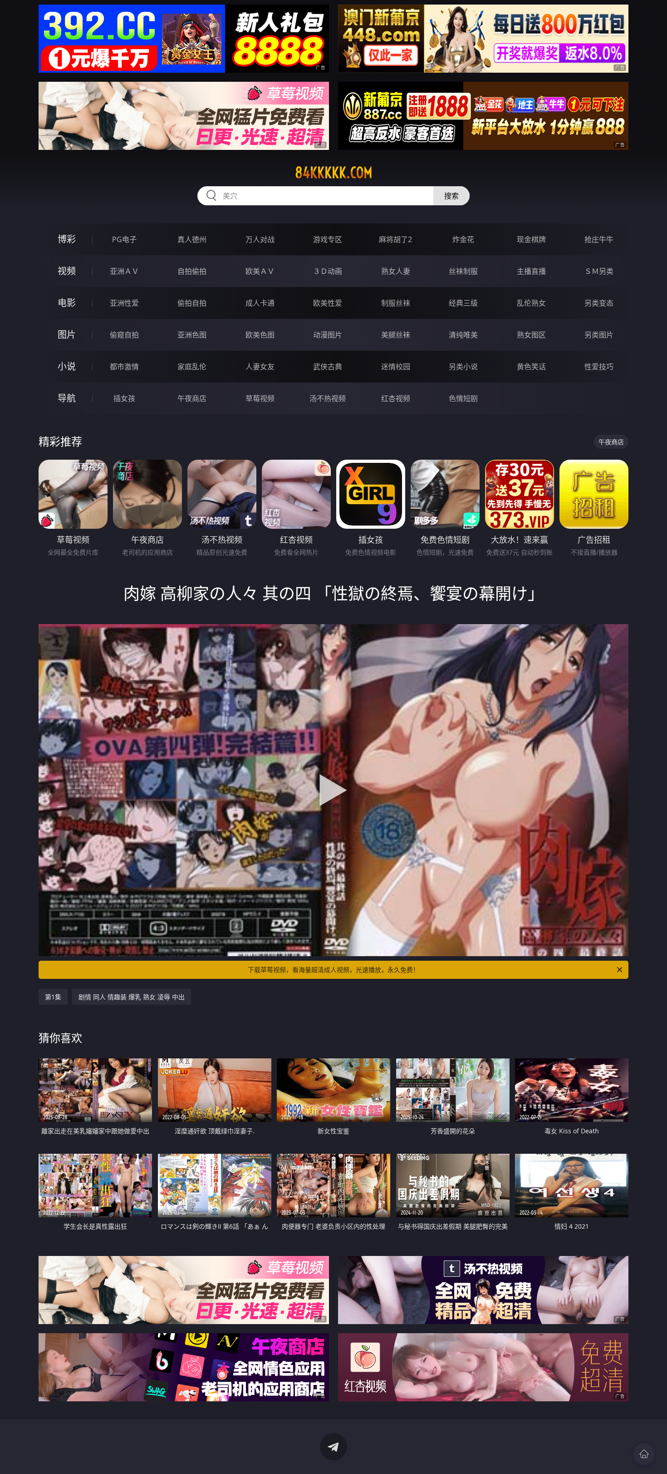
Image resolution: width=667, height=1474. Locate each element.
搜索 (451, 196)
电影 (67, 303)
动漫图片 (327, 335)
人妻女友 (260, 367)
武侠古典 (327, 367)
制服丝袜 (395, 303)
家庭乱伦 (191, 367)
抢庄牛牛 (598, 239)
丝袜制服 (463, 271)
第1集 (53, 997)
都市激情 (124, 367)
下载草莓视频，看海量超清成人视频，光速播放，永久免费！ (333, 969)
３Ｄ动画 (327, 271)
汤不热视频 (327, 398)
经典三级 (463, 303)
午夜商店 (191, 398)
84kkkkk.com (334, 173)
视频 (67, 271)
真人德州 (191, 239)
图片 (67, 334)
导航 (67, 398)
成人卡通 (260, 303)
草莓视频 (260, 398)
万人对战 (260, 239)
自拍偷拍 (191, 271)
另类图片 (598, 335)
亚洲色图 (191, 335)
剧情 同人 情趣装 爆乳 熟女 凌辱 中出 (131, 997)
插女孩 (124, 398)
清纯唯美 (463, 335)
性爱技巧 (598, 367)
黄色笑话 (531, 367)
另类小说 (463, 367)
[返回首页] (644, 1454)
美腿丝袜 (395, 335)
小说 (67, 366)
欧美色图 (260, 335)
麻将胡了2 (395, 239)
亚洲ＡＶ (124, 271)
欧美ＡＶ (260, 271)
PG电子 (124, 239)
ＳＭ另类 (598, 271)
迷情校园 (395, 367)
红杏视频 (395, 398)
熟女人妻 (395, 271)
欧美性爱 (327, 303)
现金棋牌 (531, 239)
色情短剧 (463, 398)
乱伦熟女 (531, 303)
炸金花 (463, 239)
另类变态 (598, 303)
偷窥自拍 (124, 335)
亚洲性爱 (124, 303)
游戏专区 (327, 239)
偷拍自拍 (191, 303)
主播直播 (531, 271)
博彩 (67, 239)
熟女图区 (531, 335)
